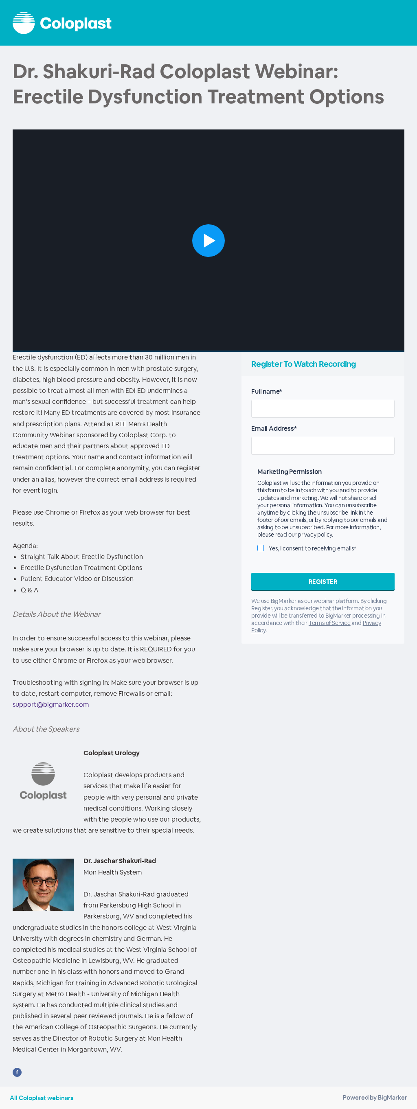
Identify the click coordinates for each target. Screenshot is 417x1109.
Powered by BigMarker (375, 1097)
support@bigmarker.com (51, 704)
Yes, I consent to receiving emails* (312, 548)
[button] (209, 240)
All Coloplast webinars (41, 1098)
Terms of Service (330, 623)
